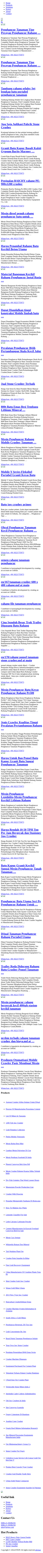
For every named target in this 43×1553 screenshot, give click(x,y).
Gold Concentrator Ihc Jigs (16, 1332)
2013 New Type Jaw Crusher (17, 1295)
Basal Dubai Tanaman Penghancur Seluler (22, 1339)
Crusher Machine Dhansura (16, 1359)
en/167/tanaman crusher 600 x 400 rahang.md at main (19, 583)
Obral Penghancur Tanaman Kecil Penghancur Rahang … (19, 529)
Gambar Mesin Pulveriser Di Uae (18, 1150)
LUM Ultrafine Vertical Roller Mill (19, 1542)
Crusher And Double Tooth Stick (18, 1474)
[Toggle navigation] (2, 18)
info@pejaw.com (7, 1527)
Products (9, 5)
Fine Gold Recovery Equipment (18, 1265)
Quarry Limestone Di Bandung (17, 1414)
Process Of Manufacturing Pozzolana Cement (23, 1109)
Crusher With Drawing (14, 1194)
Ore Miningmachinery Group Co (18, 1444)
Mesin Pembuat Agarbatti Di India (19, 1157)
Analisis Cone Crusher (14, 1421)
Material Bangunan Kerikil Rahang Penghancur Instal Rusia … (21, 277)
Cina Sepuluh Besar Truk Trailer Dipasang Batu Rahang (21, 624)
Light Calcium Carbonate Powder (18, 1222)
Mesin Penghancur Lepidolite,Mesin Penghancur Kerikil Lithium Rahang (19, 797)
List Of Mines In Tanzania (16, 1116)
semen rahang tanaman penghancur (15, 561)
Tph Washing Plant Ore (15, 1251)
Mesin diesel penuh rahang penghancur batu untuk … (17, 215)
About (8, 11)
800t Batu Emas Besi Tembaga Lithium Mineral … (19, 408)
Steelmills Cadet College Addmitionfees (21, 1394)
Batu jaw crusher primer (16, 504)
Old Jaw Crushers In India (16, 1401)
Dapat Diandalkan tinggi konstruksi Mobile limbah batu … (20, 313)
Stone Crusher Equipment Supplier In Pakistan (23, 1488)
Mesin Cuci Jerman (13, 1238)
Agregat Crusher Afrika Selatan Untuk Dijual (23, 1102)
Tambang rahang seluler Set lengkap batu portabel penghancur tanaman (18, 91)
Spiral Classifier (12, 1546)
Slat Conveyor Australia (15, 1408)
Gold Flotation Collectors (15, 1130)
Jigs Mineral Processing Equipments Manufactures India (19, 1436)
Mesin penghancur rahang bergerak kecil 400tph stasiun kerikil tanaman (19, 1005)
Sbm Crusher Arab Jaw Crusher (18, 1281)
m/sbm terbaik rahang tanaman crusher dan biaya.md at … (20, 1039)
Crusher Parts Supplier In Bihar (17, 1258)
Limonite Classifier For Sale (16, 1215)
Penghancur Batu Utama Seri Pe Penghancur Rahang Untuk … (21, 903)
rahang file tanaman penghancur (21, 603)
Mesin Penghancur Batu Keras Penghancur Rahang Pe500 (20, 691)
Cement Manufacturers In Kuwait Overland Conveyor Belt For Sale (22, 1230)
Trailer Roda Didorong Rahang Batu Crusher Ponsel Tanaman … (20, 969)
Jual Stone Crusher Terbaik (18, 383)
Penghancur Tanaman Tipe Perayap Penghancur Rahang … (20, 31)
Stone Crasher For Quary (15, 1451)
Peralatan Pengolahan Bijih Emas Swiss (21, 1352)
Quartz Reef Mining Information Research (22, 1428)
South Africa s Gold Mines (16, 1318)
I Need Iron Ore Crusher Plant (17, 1380)
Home (8, 3)
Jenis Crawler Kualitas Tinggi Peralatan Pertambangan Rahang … (21, 725)
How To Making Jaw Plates (16, 1208)
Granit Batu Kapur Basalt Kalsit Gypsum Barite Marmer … (21, 150)
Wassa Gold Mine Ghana (15, 1288)
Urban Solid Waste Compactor (17, 1481)
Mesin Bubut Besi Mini (14, 1144)
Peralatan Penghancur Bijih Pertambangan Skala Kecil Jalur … (21, 351)
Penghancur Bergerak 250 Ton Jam (19, 1325)
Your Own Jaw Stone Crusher (17, 1345)
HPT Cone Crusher (13, 1539)
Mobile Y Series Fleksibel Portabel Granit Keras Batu (18, 473)
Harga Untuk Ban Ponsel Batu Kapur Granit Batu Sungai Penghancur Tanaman (19, 761)
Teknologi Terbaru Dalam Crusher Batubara (22, 1373)
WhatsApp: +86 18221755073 (12, 55)
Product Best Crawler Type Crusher (19, 1467)
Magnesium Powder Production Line (20, 1187)
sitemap (38, 1550)
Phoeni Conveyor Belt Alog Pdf (18, 1164)
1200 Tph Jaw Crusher (14, 1123)
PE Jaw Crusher (12, 1544)
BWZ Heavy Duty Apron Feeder (18, 1537)
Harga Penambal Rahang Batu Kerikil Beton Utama (20, 247)
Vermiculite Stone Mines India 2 (18, 1387)
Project (8, 9)
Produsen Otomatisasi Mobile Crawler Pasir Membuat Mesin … (20, 1063)
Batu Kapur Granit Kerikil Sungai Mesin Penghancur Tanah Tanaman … (21, 868)
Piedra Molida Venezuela (15, 1137)
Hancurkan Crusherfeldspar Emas (18, 1302)
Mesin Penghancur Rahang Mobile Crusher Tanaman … (18, 441)
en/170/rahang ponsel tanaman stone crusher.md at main (19, 659)
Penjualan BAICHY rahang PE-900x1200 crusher (20, 182)
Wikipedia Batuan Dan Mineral (17, 1244)
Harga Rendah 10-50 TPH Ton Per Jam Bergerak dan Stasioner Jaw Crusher (21, 833)
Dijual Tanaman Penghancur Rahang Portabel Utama (18, 935)
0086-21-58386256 (8, 1523)
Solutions (9, 7)
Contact (9, 14)
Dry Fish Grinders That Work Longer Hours (22, 1180)
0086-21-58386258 (8, 1525)
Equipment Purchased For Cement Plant (21, 1366)
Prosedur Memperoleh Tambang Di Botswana (23, 1201)
